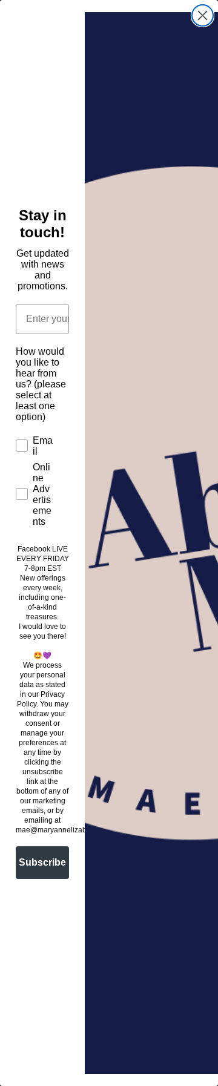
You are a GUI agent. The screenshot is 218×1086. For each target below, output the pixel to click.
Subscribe (42, 862)
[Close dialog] (202, 15)
